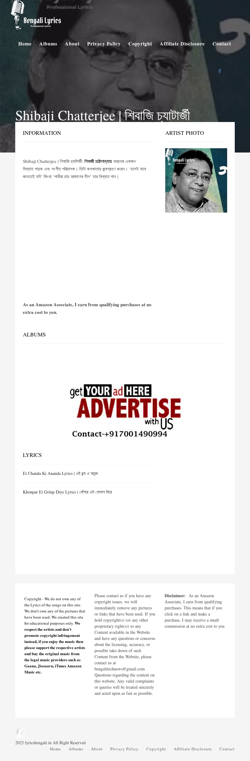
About (72, 43)
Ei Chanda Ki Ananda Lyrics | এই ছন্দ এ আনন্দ (60, 473)
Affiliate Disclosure (182, 43)
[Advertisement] (89, 232)
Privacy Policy (104, 43)
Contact (221, 43)
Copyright (140, 43)
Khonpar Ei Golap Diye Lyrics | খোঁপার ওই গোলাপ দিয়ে (67, 492)
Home (25, 43)
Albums (48, 43)
